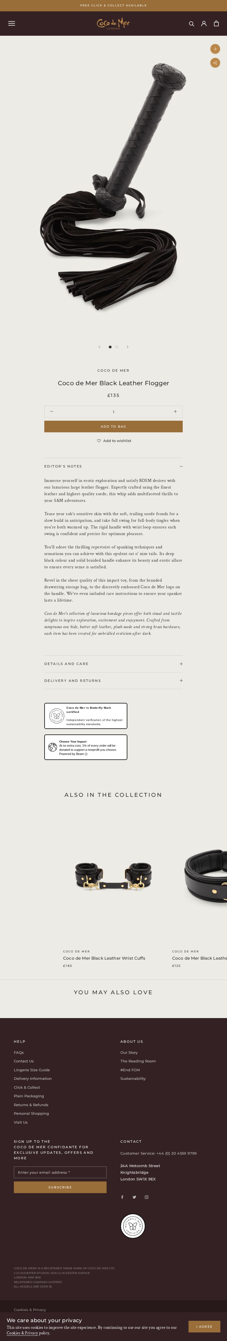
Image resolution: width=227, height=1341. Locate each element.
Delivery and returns (72, 681)
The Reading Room (138, 1061)
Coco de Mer (76, 951)
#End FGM (130, 1070)
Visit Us (21, 1122)
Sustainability (133, 1078)
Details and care (66, 664)
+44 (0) (163, 1153)
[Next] (127, 347)
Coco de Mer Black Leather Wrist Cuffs (104, 958)
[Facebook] (122, 1197)
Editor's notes (63, 466)
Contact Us (24, 1061)
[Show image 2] (116, 347)
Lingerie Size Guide (32, 1070)
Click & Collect (27, 1087)
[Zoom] (215, 48)
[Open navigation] (11, 23)
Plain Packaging (29, 1096)
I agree (204, 1327)
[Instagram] (146, 1197)
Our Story (129, 1052)
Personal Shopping (31, 1113)
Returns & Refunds (31, 1105)
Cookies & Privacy (22, 1333)
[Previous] (99, 347)
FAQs (19, 1052)
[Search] (191, 23)
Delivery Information (33, 1078)
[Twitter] (134, 1197)
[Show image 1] (110, 347)
